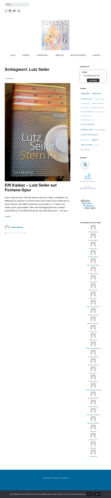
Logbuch (94, 139)
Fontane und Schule (97, 103)
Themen (25, 55)
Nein (97, 494)
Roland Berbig (17, 227)
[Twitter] (14, 11)
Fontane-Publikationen (89, 135)
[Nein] (108, 494)
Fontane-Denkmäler (85, 107)
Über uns (59, 55)
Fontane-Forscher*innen (97, 107)
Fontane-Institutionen (100, 112)
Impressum (46, 478)
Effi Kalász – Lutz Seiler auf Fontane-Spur (31, 187)
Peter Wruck (97, 145)
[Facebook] (10, 11)
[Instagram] (6, 11)
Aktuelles (10, 233)
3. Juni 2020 (9, 78)
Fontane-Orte (87, 129)
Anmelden (93, 80)
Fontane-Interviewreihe (86, 116)
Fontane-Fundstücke (87, 112)
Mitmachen (42, 55)
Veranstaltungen (85, 149)
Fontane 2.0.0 (87, 99)
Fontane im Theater (85, 103)
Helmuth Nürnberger (85, 140)
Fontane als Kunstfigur (100, 99)
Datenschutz (56, 478)
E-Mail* (84, 72)
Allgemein (96, 93)
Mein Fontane (86, 144)
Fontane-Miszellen (20, 233)
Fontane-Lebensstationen (87, 120)
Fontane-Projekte (100, 130)
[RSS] (19, 11)
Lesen (8, 216)
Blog (13, 55)
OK (90, 494)
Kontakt (96, 55)
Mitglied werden (78, 55)
